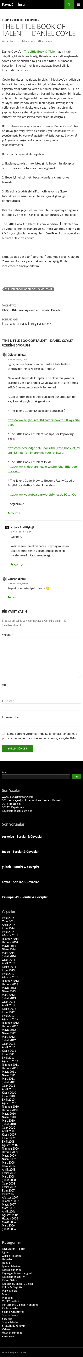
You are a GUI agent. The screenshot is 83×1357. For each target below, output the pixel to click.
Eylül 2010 (8, 1099)
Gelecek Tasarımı (11, 1256)
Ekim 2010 (8, 1096)
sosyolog (8, 836)
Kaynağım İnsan (14, 4)
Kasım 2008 (9, 1173)
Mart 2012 (8, 1037)
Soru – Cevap (10, 1315)
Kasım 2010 (9, 1093)
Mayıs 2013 (9, 988)
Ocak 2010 (8, 1127)
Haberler (7, 1259)
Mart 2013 (8, 995)
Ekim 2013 (8, 970)
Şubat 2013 (9, 998)
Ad (5, 684)
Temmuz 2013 (10, 981)
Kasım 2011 (9, 1051)
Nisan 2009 (9, 1159)
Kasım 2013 (9, 967)
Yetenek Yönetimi (12, 1333)
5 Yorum (47, 41)
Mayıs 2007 (9, 1204)
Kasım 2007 (9, 1187)
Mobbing (7, 1298)
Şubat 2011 (9, 1082)
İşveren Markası (11, 1266)
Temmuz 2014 (10, 939)
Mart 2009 (8, 1162)
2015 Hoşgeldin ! (12, 804)
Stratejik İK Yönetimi (14, 1326)
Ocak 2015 (8, 921)
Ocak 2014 (8, 960)
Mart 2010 (8, 1120)
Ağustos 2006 (10, 1215)
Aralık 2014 (8, 925)
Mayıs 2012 (9, 1030)
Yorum (7, 634)
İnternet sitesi (11, 717)
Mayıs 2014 (9, 946)
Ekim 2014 (8, 928)
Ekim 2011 (8, 1054)
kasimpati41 (10, 897)
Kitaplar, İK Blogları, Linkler (20, 20)
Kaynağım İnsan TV (13, 1277)
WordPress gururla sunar (14, 1352)
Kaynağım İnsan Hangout (17, 1273)
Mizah (5, 1294)
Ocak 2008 (8, 1183)
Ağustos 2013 (10, 977)
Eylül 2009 (8, 1141)
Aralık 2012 (8, 1005)
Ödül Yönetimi (10, 1301)
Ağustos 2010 (10, 1103)
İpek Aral (30, 41)
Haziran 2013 (10, 984)
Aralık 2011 (8, 1047)
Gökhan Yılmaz (17, 354)
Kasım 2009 (9, 1134)
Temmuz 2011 (10, 1065)
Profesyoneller (10, 1308)
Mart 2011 (8, 1079)
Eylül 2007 (8, 1194)
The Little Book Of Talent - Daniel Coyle (28, 289)
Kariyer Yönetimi (11, 1270)
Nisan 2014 (9, 949)
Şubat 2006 (9, 1229)
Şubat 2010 (9, 1124)
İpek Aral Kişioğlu (24, 527)
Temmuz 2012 (10, 1023)
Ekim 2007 (8, 1190)
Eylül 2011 (8, 1058)
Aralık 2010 (8, 1089)
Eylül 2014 (8, 932)
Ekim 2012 (8, 1012)
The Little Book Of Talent (41, 51)
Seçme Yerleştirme (13, 1312)
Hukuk (6, 1263)
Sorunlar (7, 1319)
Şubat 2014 (9, 956)
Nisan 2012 (9, 1033)
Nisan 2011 (9, 1075)
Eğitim (5, 1252)
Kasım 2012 (9, 1009)
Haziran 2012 (10, 1026)
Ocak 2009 (8, 1166)
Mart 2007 (8, 1208)
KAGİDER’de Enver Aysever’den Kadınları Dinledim (32, 308)
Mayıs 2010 (9, 1113)
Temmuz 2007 (10, 1201)
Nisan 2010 (9, 1117)
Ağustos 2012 (10, 1019)
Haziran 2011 (10, 1068)
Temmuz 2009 (10, 1148)
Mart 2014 (8, 953)
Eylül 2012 (8, 1016)
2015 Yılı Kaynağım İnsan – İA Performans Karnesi (31, 800)
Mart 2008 (8, 1176)
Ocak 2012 (8, 1044)
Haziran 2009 (10, 1152)
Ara (4, 772)
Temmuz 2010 (10, 1106)
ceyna (6, 882)
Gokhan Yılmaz (17, 579)
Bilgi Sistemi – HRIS (13, 1249)
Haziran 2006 (10, 1218)
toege (6, 851)
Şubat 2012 (9, 1040)
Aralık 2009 (8, 1131)
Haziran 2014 (10, 942)
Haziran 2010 (10, 1110)
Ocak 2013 (8, 1002)
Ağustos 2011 (10, 1061)
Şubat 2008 (9, 1180)
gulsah (6, 867)
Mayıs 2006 (9, 1222)
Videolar (7, 1329)
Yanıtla (15, 513)
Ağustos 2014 (10, 935)
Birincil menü (78, 4)
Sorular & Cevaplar (30, 836)
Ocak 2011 (8, 1086)
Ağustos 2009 (10, 1145)
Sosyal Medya (10, 1322)
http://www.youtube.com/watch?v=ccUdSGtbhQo (42, 494)
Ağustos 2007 (10, 1197)
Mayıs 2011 (9, 1072)
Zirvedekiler (8, 1336)
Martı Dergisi (9, 1291)
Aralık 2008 (8, 1169)
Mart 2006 (8, 1225)
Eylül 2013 (8, 974)
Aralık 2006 (8, 1211)
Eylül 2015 (8, 918)
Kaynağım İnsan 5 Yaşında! (17, 811)
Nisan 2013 (9, 991)
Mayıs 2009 (9, 1155)
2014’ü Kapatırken (13, 807)
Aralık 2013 (8, 963)
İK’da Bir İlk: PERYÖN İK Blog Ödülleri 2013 (27, 322)
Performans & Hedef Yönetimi (20, 1305)
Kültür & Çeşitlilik (12, 1287)
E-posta (8, 701)
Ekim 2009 (8, 1138)
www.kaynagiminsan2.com (18, 797)
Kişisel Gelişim (10, 1280)
